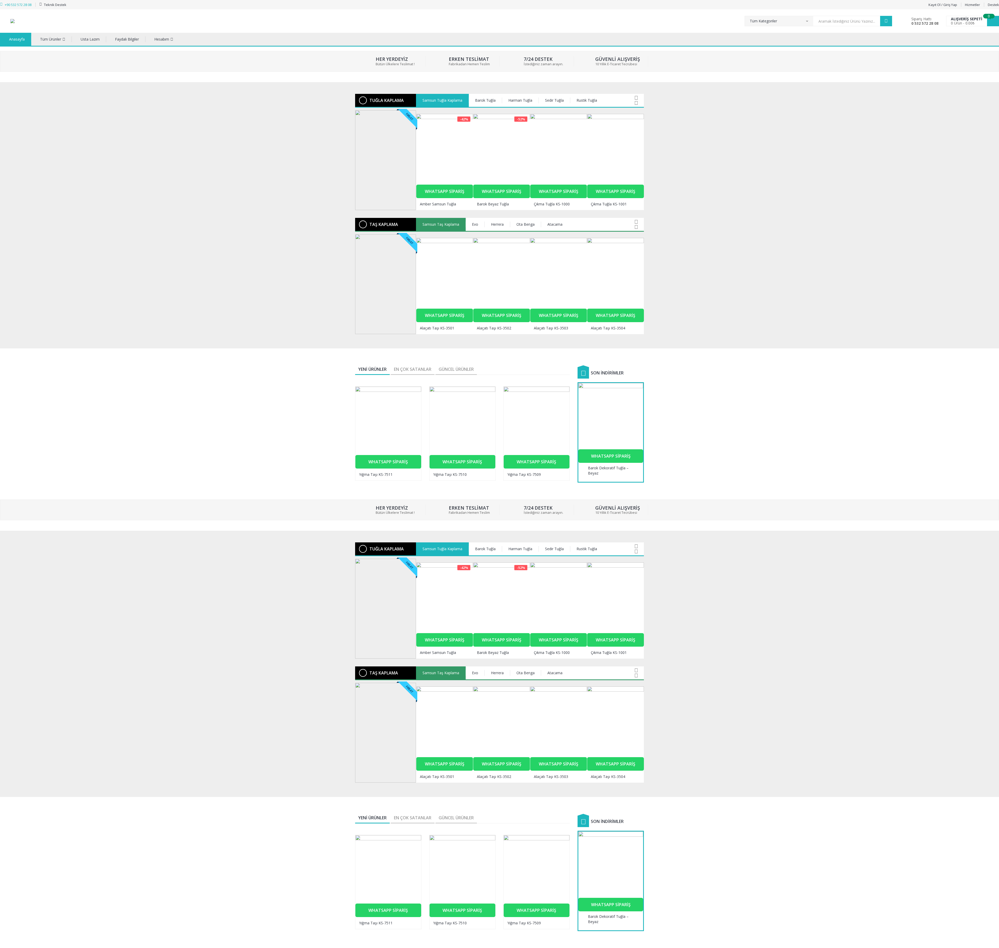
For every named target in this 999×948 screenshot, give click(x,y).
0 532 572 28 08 (924, 23)
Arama (886, 21)
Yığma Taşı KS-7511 (376, 474)
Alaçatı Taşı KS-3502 (494, 328)
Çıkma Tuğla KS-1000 (552, 204)
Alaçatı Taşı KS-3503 (551, 328)
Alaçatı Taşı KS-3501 (437, 328)
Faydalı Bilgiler (127, 39)
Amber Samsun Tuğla (438, 204)
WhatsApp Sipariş (444, 191)
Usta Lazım (90, 39)
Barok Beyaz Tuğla (493, 204)
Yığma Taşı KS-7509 (524, 474)
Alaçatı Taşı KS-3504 (608, 328)
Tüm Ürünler (50, 39)
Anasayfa (17, 39)
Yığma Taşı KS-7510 (450, 474)
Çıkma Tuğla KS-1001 (609, 204)
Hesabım (161, 39)
